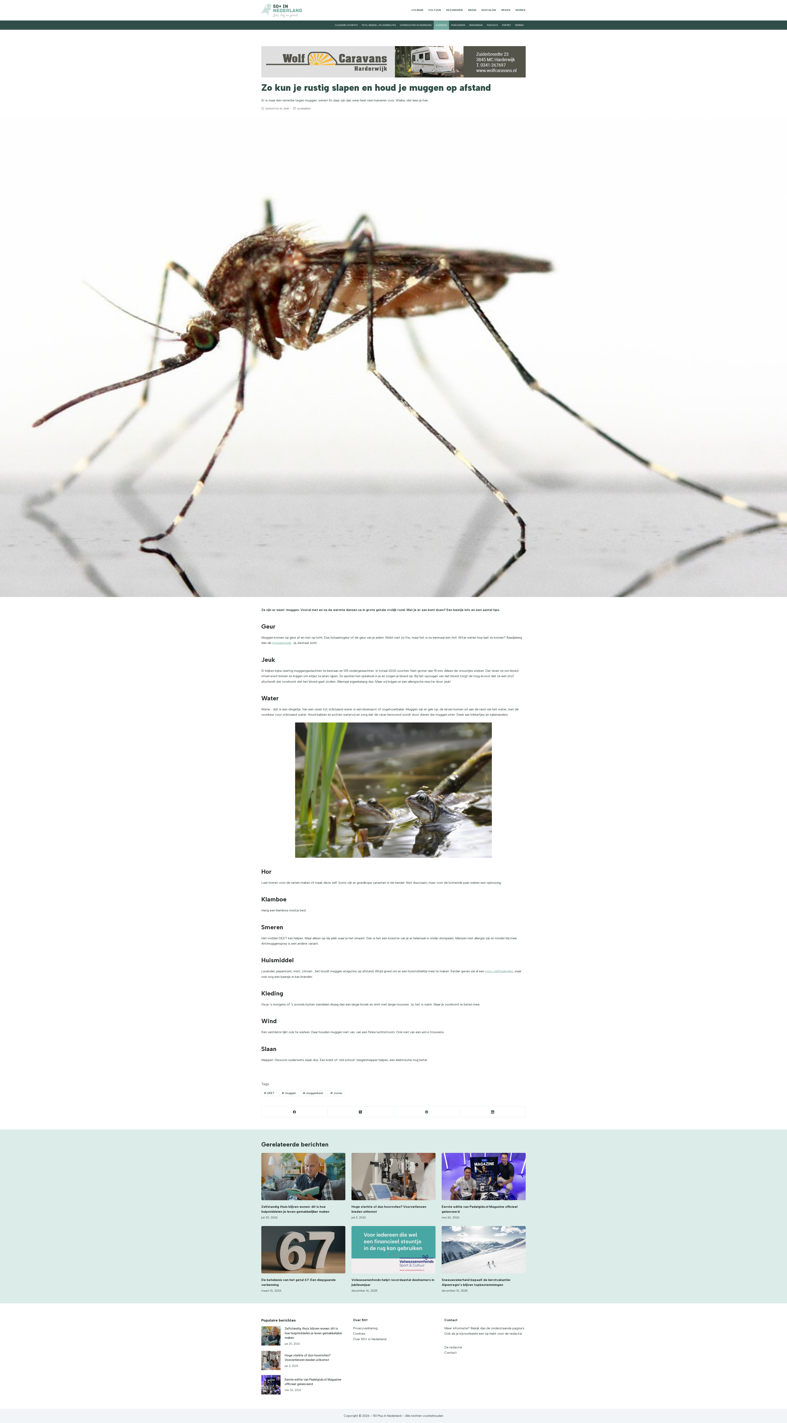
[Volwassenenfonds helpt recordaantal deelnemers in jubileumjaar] (393, 1249)
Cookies (359, 1333)
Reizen (505, 10)
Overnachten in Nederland (416, 25)
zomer (336, 1093)
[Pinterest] (427, 1112)
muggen (289, 1093)
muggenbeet (313, 1093)
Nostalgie (488, 10)
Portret (506, 25)
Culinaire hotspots (346, 25)
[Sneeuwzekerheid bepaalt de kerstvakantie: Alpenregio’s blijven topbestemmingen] (484, 1249)
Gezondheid (454, 10)
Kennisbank (476, 25)
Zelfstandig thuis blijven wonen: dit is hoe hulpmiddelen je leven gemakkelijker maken (313, 1333)
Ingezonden (458, 25)
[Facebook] (295, 1112)
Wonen (520, 10)
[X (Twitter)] (361, 1112)
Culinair (417, 10)
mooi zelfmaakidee (499, 971)
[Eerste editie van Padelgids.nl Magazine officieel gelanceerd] (484, 1176)
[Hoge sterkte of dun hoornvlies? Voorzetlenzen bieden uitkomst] (393, 1176)
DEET (269, 1093)
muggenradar (281, 643)
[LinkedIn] (493, 1112)
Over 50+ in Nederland (369, 1339)
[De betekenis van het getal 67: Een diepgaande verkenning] (303, 1249)
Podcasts (492, 25)
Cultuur (434, 10)
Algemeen (441, 25)
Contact (450, 1353)
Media (472, 10)
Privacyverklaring (365, 1328)
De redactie (453, 1347)
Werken (519, 25)
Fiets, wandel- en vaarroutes (379, 25)
